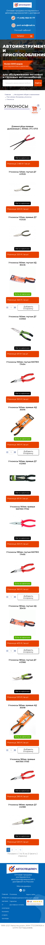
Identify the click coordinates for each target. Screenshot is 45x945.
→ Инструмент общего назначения (25, 94)
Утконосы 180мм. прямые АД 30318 (22, 706)
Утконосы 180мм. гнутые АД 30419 (22, 607)
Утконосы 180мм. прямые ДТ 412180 (22, 806)
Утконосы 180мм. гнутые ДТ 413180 (22, 661)
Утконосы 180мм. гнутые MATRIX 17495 (22, 553)
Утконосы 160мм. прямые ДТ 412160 (22, 462)
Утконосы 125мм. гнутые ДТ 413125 (22, 173)
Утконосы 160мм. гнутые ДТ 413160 (22, 317)
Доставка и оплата (17, 905)
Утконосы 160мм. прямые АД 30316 (22, 408)
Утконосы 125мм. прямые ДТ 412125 (22, 218)
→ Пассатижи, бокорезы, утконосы (18, 97)
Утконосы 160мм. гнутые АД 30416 (22, 264)
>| (20, 850)
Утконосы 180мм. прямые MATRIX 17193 (22, 760)
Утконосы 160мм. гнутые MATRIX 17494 (22, 363)
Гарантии (13, 901)
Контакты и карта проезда (5, 915)
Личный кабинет (22, 30)
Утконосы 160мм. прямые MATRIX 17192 (22, 508)
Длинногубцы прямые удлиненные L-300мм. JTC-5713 (22, 127)
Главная (8, 94)
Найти (38, 83)
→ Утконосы (9, 99)
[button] (22, 36)
